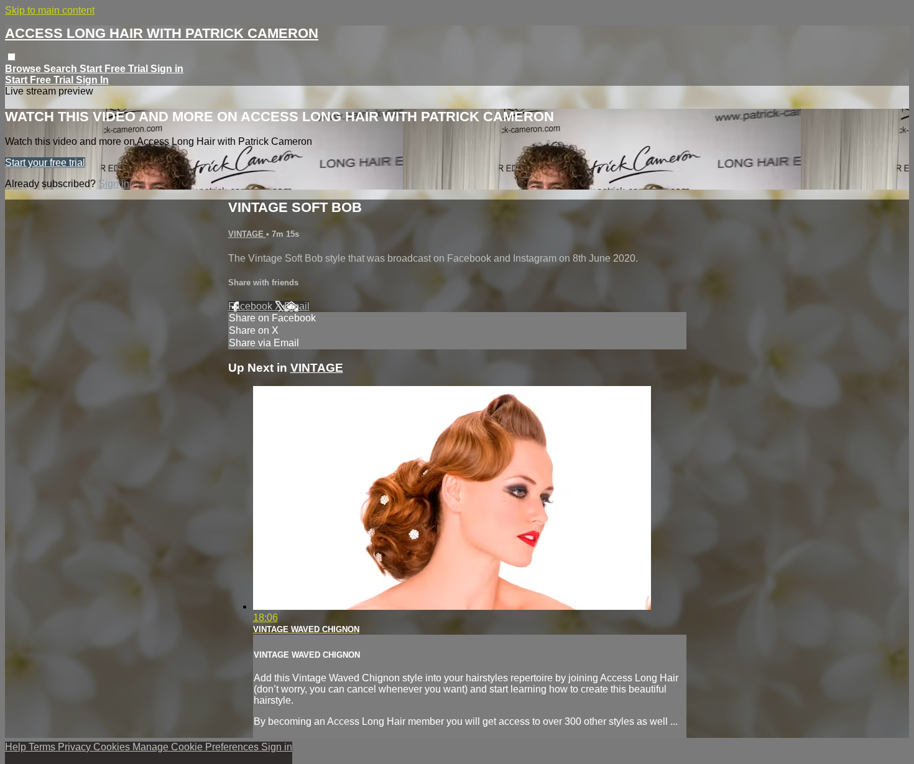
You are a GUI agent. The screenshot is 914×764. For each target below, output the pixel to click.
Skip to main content (50, 10)
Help (17, 747)
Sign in (166, 68)
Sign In (92, 80)
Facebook (251, 306)
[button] (11, 57)
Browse (24, 68)
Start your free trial (45, 162)
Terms (43, 747)
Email (297, 306)
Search (62, 68)
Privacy (75, 747)
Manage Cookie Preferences (196, 747)
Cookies (112, 747)
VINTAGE (247, 234)
